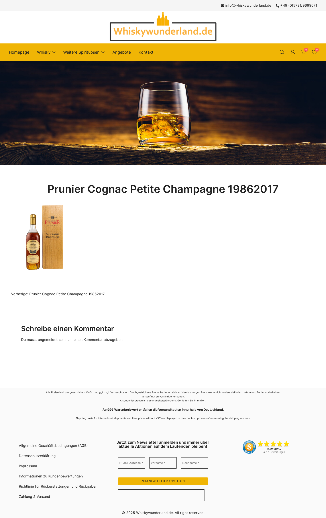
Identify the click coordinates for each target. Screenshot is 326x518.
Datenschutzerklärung (37, 455)
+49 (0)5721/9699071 (298, 5)
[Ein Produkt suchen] (282, 52)
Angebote (121, 52)
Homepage (19, 52)
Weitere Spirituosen (81, 52)
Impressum (28, 466)
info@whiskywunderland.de (248, 5)
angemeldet (48, 339)
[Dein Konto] (292, 52)
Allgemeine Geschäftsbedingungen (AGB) (53, 445)
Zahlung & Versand (34, 496)
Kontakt (146, 52)
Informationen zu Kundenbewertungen (51, 476)
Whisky (44, 52)
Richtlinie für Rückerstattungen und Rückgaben (58, 486)
